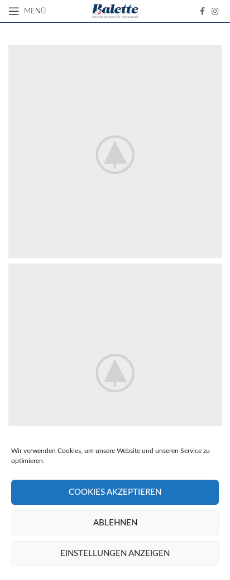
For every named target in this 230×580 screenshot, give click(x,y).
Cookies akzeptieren (115, 492)
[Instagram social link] (215, 11)
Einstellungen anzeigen (115, 553)
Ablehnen (115, 523)
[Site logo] (115, 11)
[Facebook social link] (202, 11)
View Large (212, 55)
